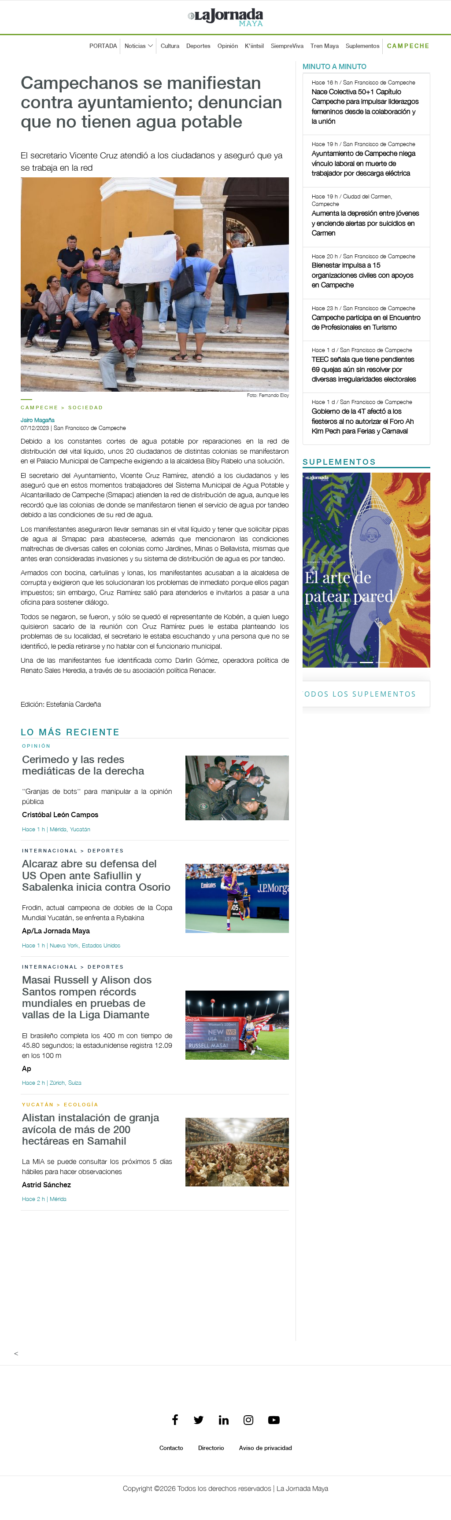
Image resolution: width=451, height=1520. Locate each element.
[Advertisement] (155, 1279)
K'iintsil (254, 46)
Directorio (211, 1448)
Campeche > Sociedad (62, 408)
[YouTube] (274, 1420)
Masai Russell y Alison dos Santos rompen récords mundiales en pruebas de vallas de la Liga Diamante (87, 998)
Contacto (171, 1448)
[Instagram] (248, 1420)
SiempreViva (287, 46)
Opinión (228, 46)
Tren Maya (325, 46)
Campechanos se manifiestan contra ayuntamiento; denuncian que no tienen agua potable (151, 103)
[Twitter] (199, 1420)
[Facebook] (175, 1420)
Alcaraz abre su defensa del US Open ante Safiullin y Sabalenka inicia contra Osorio (96, 876)
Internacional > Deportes (73, 851)
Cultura (170, 46)
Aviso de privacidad (265, 1448)
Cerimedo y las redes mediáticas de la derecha (83, 766)
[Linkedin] (223, 1420)
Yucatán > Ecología (60, 1105)
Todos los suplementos (358, 694)
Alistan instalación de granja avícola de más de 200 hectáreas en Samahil (90, 1130)
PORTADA (103, 46)
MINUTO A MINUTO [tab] (334, 67)
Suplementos (363, 46)
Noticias (135, 46)
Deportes (198, 46)
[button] (312, 570)
